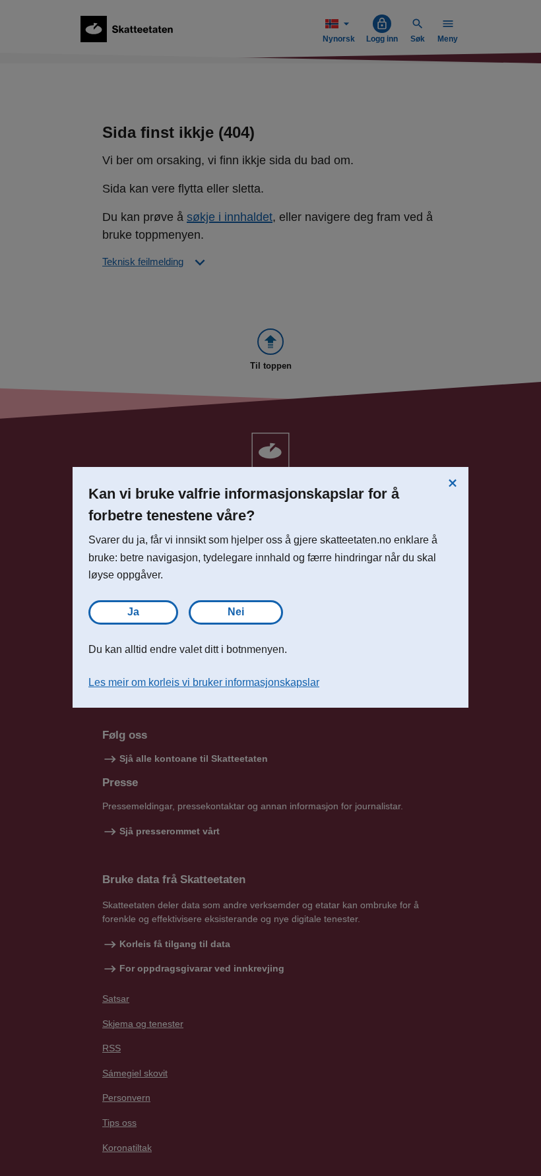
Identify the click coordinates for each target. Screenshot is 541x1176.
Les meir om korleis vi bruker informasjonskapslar (203, 682)
